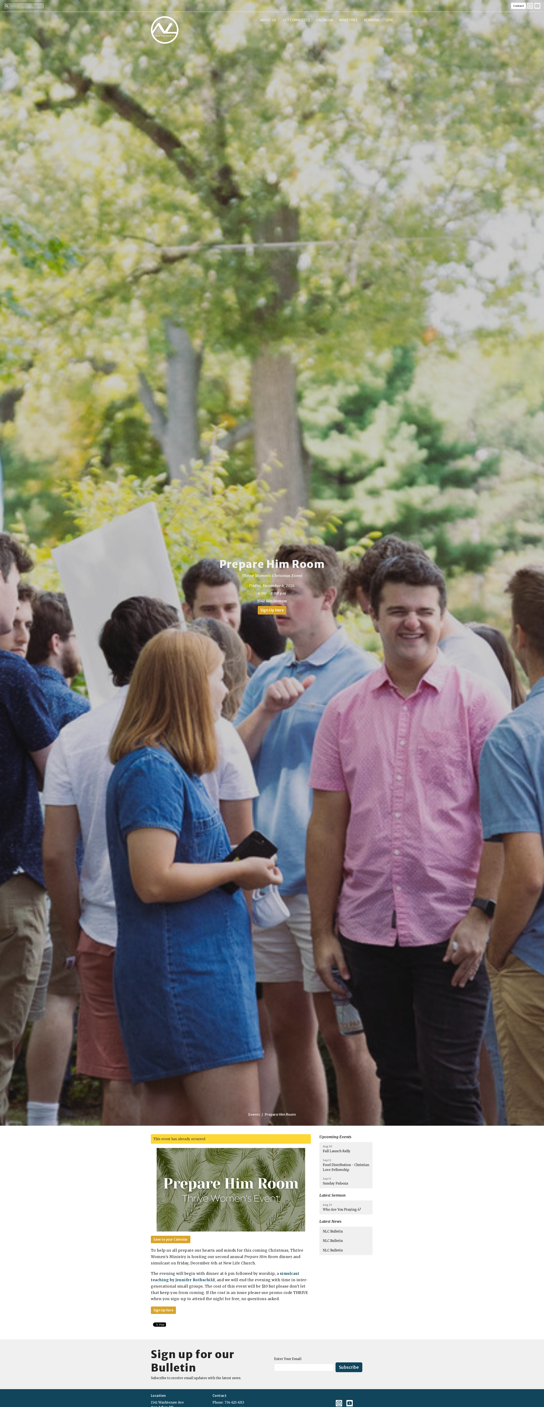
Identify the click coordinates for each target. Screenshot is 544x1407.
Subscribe (349, 1367)
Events (254, 1114)
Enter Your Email (287, 1359)
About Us (268, 20)
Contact (518, 6)
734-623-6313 (234, 1402)
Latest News (330, 1221)
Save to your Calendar (170, 1239)
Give (389, 20)
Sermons (372, 20)
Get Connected (296, 20)
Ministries (348, 20)
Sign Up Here (272, 610)
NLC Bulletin (333, 1231)
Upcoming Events (335, 1136)
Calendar (324, 20)
